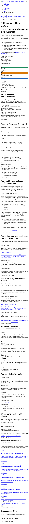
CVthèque (6, 5)
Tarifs (5, 9)
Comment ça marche (12, 16)
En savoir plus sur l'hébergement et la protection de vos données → (14, 321)
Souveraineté (7, 6)
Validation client (21, 16)
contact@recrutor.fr (5, 499)
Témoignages (9, 17)
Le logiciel (6, 4)
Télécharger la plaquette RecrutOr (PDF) (11, 436)
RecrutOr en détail (5, 503)
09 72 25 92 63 (14, 499)
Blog (5, 11)
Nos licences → (14, 230)
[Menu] (27, 1)
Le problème (4, 16)
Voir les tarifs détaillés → (6, 402)
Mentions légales (9, 500)
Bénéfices (3, 17)
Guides (17, 503)
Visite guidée (7, 8)
